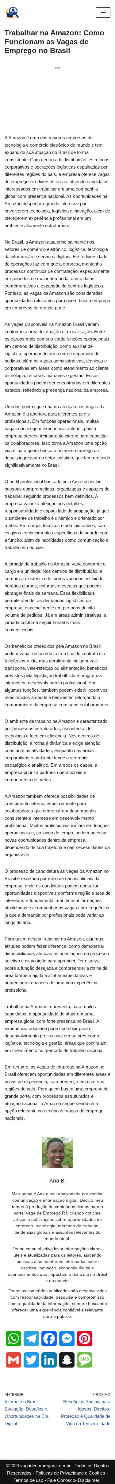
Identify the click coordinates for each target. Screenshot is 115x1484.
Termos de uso (28, 1480)
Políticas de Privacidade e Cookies (70, 1472)
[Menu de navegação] (103, 12)
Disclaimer (88, 1480)
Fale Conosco (61, 1480)
